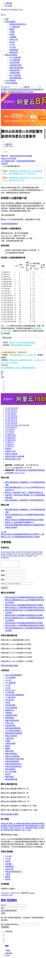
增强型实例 (13, 52)
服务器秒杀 (13, 224)
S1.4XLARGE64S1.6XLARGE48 (17, 425)
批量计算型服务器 (16, 68)
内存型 (12, 34)
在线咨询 (8, 953)
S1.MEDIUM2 (10, 437)
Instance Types (10, 690)
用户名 (3, 905)
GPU (23, 828)
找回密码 (12, 900)
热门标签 (8, 6)
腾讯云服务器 (15, 830)
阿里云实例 (4, 823)
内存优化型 (9, 700)
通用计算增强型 (11, 754)
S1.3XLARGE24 (11, 415)
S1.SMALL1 (9, 442)
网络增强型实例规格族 (13, 733)
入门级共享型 (14, 27)
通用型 (12, 29)
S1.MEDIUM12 (10, 435)
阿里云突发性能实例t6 (13, 766)
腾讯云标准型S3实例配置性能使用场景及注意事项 (24, 605)
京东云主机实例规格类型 (14, 695)
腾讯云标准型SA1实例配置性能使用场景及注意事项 (24, 608)
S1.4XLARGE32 (11, 421)
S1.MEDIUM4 (10, 439)
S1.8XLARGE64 (11, 427)
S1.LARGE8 (9, 433)
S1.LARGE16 (10, 429)
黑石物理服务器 (15, 78)
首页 (7, 19)
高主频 (12, 42)
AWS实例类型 (10, 80)
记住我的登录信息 (10, 911)
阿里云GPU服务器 (15, 823)
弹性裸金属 (13, 50)
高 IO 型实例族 (15, 75)
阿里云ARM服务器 (12, 756)
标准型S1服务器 (11, 454)
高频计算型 (9, 777)
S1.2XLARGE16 (11, 410)
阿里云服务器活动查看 (9, 666)
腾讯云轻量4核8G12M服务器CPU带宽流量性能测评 (24, 500)
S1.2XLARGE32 (11, 412)
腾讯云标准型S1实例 (13, 459)
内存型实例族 (14, 63)
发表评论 (8, 144)
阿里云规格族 (10, 22)
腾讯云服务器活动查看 (9, 814)
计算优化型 (9, 738)
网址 (2, 580)
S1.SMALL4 (9, 446)
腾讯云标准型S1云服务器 (14, 456)
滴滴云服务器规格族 (13, 728)
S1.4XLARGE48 (11, 423)
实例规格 (34, 823)
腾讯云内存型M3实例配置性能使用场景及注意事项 (24, 520)
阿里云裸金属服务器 (31, 825)
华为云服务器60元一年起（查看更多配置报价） (19, 368)
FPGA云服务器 (15, 57)
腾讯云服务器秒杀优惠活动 (21, 345)
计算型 (12, 32)
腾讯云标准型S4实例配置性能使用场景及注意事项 (24, 597)
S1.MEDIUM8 (10, 440)
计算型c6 (6, 828)
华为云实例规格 (11, 83)
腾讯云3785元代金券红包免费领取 (22, 342)
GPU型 (12, 45)
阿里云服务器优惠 (12, 761)
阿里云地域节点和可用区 (14, 759)
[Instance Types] (7, 895)
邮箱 (3, 575)
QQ (2, 583)
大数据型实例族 (15, 65)
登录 (3, 900)
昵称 (3, 571)
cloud (17, 468)
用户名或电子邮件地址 (9, 924)
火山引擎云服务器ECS (13, 731)
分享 (2, 377)
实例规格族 (6, 830)
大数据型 (12, 37)
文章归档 (8, 3)
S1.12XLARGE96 (11, 408)
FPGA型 (12, 47)
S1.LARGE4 (9, 431)
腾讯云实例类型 (11, 55)
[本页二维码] (7, 955)
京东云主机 (18, 828)
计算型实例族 (14, 73)
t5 (25, 830)
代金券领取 (5, 224)
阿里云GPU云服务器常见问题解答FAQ (19, 522)
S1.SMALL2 (9, 444)
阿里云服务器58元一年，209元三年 (22, 355)
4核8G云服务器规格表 (13, 675)
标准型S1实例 (10, 451)
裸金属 (5, 825)
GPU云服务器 (14, 60)
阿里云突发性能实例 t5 (18, 24)
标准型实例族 (14, 70)
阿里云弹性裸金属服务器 (16, 825)
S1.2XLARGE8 (10, 414)
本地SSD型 (13, 39)
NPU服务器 (9, 692)
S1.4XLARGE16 (11, 419)
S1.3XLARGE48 (11, 417)
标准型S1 (8, 449)
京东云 (29, 830)
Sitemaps (32, 893)
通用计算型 (9, 751)
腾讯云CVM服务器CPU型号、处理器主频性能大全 (24, 492)
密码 (2, 908)
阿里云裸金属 (25, 823)
